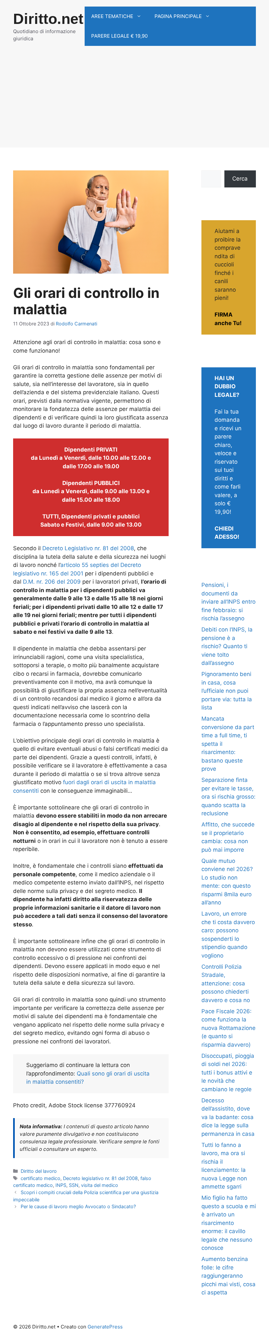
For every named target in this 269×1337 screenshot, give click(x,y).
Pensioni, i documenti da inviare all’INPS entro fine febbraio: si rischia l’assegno (228, 602)
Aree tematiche (112, 16)
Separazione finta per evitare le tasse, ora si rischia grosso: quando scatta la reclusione (228, 797)
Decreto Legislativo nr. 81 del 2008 (88, 548)
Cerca (240, 178)
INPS (60, 1185)
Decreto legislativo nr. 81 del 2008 (100, 1178)
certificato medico (40, 1178)
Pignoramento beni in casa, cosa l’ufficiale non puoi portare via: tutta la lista (226, 691)
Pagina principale (178, 16)
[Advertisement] (134, 101)
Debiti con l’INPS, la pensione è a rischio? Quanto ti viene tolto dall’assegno (227, 646)
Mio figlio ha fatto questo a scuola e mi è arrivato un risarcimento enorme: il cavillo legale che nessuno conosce (228, 1222)
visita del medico (99, 1185)
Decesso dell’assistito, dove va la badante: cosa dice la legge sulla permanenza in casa (228, 1117)
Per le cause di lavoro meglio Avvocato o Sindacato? (78, 1206)
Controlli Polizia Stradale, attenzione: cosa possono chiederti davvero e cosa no (225, 983)
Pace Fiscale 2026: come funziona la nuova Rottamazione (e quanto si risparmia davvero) (228, 1028)
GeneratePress (105, 1327)
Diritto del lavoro (39, 1171)
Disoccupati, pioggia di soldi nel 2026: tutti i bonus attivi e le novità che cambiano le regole (227, 1073)
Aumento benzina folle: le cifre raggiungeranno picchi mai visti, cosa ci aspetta (228, 1276)
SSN (73, 1185)
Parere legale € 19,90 (119, 36)
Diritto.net (48, 18)
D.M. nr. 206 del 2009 (52, 581)
